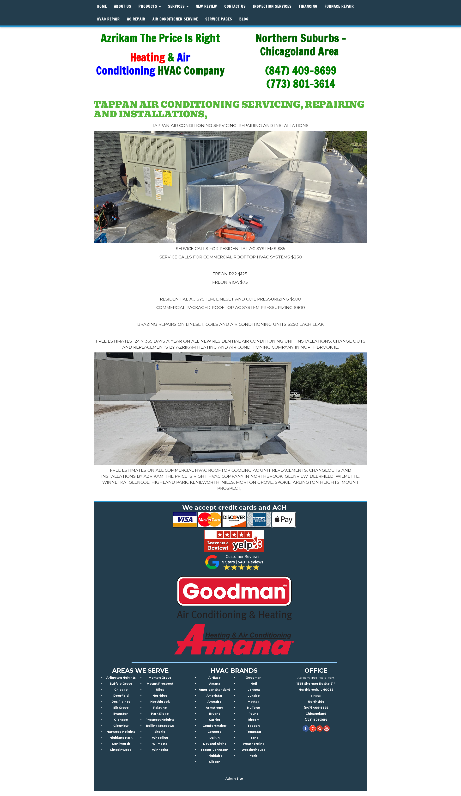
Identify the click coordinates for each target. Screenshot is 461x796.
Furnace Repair (339, 6)
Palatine (160, 707)
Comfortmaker (215, 725)
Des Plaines (120, 701)
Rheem (253, 719)
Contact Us (235, 6)
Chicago (121, 689)
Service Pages (218, 19)
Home (102, 6)
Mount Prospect (160, 683)
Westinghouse (254, 750)
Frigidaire (214, 756)
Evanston (120, 713)
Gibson (214, 762)
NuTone (253, 707)
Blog (244, 19)
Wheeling (160, 738)
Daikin (214, 738)
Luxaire (254, 695)
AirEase (214, 677)
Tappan (253, 725)
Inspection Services (272, 6)
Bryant (214, 713)
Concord (214, 731)
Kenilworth (121, 744)
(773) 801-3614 (316, 719)
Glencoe (121, 719)
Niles (160, 689)
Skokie (159, 731)
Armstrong (214, 707)
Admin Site (234, 778)
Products (148, 6)
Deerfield (121, 695)
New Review (206, 6)
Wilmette (160, 744)
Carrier (214, 719)
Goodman (253, 677)
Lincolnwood (121, 750)
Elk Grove (121, 707)
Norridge (159, 695)
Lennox (254, 689)
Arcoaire (214, 701)
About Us (122, 6)
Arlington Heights (121, 677)
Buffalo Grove (120, 683)
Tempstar (253, 731)
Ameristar (214, 695)
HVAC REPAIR (108, 19)
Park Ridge (160, 713)
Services (177, 6)
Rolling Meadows (160, 725)
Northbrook (160, 701)
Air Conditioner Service (175, 19)
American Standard (214, 689)
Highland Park (121, 738)
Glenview (120, 725)
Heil (253, 683)
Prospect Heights (160, 719)
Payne (254, 713)
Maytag (254, 701)
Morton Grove (160, 677)
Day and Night (214, 744)
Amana (214, 683)
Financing (308, 6)
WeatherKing (254, 744)
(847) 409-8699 (316, 707)
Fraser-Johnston (214, 750)
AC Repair (136, 19)
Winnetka (160, 750)
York (253, 756)
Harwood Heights (121, 731)
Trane (254, 738)
